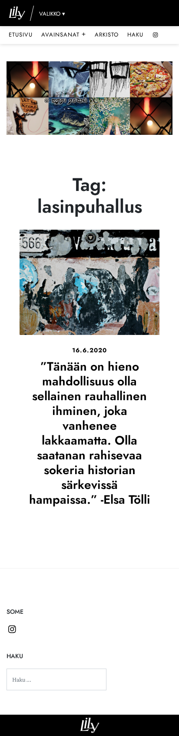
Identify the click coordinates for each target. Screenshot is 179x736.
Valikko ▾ (52, 14)
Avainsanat (63, 34)
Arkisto (107, 34)
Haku (135, 34)
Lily (89, 725)
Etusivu (21, 34)
